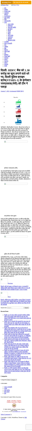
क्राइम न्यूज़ (7, 11)
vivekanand (13, 91)
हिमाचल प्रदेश (11, 40)
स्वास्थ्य (6, 61)
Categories (4, 379)
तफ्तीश (6, 9)
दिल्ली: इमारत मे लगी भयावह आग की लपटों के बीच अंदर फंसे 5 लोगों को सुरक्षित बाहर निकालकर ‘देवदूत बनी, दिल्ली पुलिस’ (17, 340)
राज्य (5, 22)
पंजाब (9, 32)
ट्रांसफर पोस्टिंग (6, 13)
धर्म (5, 53)
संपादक (6, 64)
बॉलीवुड (6, 54)
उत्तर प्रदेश (11, 24)
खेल (5, 48)
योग (5, 45)
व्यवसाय (6, 58)
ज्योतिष (6, 46)
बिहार (9, 34)
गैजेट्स (6, 50)
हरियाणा (10, 38)
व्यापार (5, 59)
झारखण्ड (10, 29)
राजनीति (6, 42)
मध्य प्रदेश (10, 35)
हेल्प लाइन (6, 392)
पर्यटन (5, 62)
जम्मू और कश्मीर (12, 27)
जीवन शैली (7, 51)
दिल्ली (9, 30)
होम (5, 8)
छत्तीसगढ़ (10, 26)
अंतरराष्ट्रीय (7, 21)
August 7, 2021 (5, 91)
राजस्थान (10, 37)
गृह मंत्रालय (7, 16)
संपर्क (5, 66)
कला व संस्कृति (8, 43)
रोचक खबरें (7, 56)
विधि (5, 19)
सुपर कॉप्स (7, 17)
